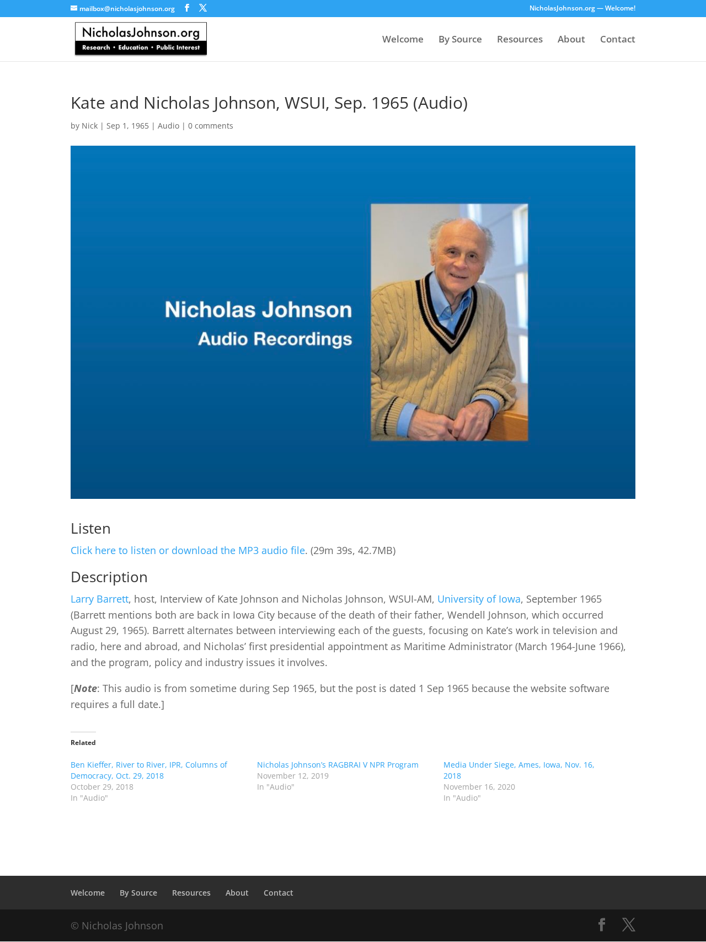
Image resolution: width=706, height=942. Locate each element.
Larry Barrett (100, 598)
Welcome (403, 40)
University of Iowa (479, 598)
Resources (520, 40)
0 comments (210, 125)
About (571, 40)
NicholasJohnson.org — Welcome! (582, 9)
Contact (617, 40)
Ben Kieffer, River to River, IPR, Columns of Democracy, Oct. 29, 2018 (149, 770)
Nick (90, 125)
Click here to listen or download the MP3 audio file (188, 550)
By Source (460, 40)
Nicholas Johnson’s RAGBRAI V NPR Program (338, 764)
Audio (168, 125)
